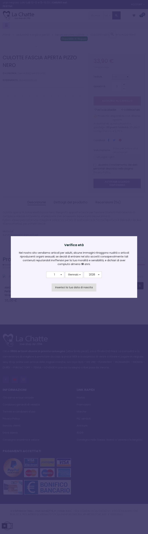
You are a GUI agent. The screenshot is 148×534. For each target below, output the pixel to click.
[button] (55, 275)
